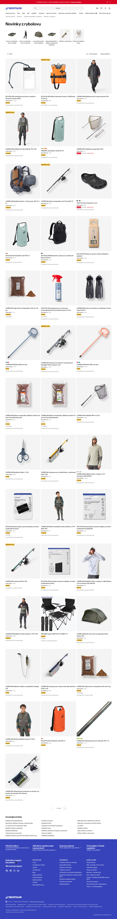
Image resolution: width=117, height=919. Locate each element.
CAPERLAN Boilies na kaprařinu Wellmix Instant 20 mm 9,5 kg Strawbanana (58, 416)
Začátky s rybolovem (65, 41)
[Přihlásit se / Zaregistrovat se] (105, 8)
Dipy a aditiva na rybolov (85, 830)
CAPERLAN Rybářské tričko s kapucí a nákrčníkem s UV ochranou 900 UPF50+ (94, 582)
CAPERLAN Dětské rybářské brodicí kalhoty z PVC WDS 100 (58, 528)
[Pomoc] (101, 8)
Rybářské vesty (46, 828)
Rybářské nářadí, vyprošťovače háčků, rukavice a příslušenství (24, 835)
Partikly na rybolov (47, 820)
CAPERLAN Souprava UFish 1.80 (16, 581)
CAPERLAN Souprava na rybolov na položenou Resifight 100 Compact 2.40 (57, 364)
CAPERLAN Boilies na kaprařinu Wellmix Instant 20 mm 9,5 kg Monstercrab (22, 416)
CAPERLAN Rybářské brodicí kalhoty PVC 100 (20, 149)
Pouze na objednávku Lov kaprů (12, 42)
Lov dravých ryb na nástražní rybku (16, 825)
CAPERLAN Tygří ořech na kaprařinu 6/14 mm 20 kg (21, 309)
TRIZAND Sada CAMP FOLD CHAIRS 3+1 (54, 634)
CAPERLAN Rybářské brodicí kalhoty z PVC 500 (21, 634)
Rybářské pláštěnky (11, 830)
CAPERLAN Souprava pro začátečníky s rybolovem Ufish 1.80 (58, 473)
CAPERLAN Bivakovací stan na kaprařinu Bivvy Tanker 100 (92, 635)
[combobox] (106, 54)
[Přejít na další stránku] (65, 808)
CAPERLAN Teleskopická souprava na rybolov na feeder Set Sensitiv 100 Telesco (22, 792)
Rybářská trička (46, 823)
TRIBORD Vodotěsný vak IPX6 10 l (52, 151)
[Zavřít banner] (110, 2)
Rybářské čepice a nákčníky (14, 828)
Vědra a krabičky (47, 833)
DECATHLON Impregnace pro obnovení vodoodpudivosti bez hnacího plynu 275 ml (56, 309)
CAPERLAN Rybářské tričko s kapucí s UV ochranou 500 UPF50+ (91, 475)
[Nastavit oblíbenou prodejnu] (97, 8)
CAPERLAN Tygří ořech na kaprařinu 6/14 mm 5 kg (94, 686)
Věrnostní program (104, 13)
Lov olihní (80, 825)
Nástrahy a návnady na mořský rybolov (89, 823)
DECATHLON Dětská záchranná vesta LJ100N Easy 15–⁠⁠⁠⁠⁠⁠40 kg (58, 97)
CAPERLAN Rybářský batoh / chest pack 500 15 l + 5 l (22, 202)
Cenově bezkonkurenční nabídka (38, 42)
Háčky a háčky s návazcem (86, 833)
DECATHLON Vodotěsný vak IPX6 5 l (17, 255)
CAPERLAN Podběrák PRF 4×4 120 (88, 415)
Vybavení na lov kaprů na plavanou (52, 825)
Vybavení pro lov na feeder (13, 833)
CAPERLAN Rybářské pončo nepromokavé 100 (93, 96)
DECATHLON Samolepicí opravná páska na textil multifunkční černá (22, 528)
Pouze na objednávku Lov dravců (25, 42)
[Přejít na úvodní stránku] (13, 8)
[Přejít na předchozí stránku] (52, 808)
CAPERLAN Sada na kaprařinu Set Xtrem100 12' (57, 201)
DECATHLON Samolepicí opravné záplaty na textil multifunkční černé (58, 582)
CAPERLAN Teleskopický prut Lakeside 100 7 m (93, 741)
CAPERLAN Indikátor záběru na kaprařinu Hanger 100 (22, 687)
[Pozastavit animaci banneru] (107, 2)
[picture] (22, 76)
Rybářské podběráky (48, 835)
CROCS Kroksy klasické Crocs (87, 203)
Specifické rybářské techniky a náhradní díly (19, 823)
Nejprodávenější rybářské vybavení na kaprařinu (52, 43)
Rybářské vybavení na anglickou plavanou (54, 830)
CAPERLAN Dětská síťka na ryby (16, 364)
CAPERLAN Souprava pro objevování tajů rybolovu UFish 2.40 (58, 687)
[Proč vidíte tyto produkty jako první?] (87, 54)
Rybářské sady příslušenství (14, 820)
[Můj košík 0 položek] (109, 8)
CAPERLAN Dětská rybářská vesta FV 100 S (20, 739)
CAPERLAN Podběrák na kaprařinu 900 (90, 149)
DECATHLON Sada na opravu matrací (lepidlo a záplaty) (93, 255)
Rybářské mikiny (83, 828)
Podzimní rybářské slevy (78, 42)
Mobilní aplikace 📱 (91, 13)
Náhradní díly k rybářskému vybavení (89, 820)
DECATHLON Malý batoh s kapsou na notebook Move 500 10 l (57, 257)
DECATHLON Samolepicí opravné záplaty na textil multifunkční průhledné (94, 528)
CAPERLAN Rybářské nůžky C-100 (17, 472)
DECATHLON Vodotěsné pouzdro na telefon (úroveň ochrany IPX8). (20, 97)
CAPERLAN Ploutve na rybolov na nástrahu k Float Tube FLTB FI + (94, 309)
